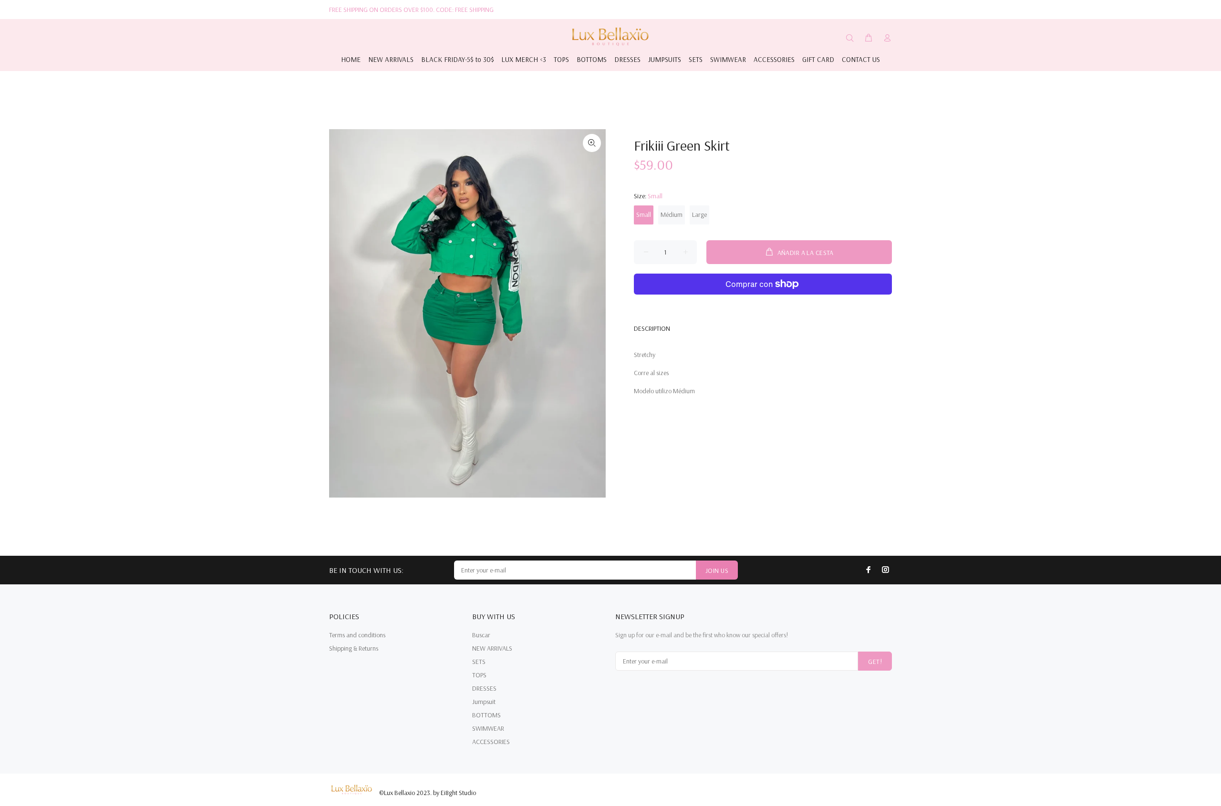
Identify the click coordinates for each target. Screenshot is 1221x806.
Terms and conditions (357, 635)
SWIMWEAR (488, 728)
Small (643, 214)
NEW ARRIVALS (492, 648)
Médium (672, 214)
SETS (479, 661)
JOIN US (716, 570)
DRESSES (484, 688)
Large (699, 214)
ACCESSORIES (491, 741)
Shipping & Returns (353, 648)
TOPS (479, 675)
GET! (875, 661)
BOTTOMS (486, 715)
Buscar (481, 635)
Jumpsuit (484, 701)
